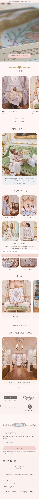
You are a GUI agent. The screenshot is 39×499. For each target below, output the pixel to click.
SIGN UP (19, 255)
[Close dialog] (37, 241)
